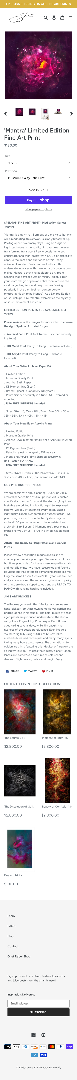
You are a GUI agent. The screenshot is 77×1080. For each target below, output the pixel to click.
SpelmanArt (31, 1067)
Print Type (11, 171)
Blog (10, 936)
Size (7, 156)
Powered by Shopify (50, 1067)
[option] (19, 111)
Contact (13, 946)
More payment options (38, 209)
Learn (11, 916)
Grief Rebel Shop (18, 956)
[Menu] (70, 17)
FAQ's (11, 926)
